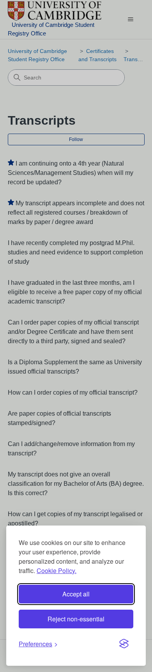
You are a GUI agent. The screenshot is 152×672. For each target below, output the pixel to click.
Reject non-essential (76, 618)
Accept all (76, 593)
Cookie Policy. (56, 570)
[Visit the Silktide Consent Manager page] (124, 644)
